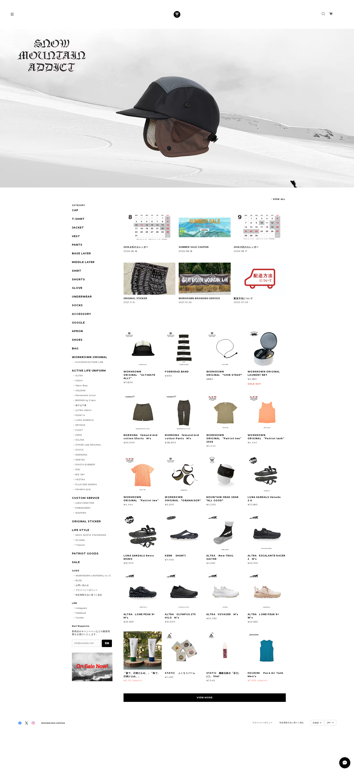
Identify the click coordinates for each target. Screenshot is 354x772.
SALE (76, 562)
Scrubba (80, 540)
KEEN (78, 435)
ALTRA (79, 375)
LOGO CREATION (84, 503)
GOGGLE (78, 322)
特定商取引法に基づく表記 (89, 595)
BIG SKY (80, 474)
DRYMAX (80, 425)
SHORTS (78, 279)
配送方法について (243, 298)
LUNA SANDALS (84, 420)
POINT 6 (80, 415)
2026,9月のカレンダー (246, 247)
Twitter (80, 617)
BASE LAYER (81, 253)
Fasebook (81, 613)
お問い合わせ (82, 585)
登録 (107, 643)
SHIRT (76, 270)
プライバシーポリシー (87, 590)
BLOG (79, 580)
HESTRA (80, 479)
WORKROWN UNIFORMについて (93, 575)
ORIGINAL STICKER (135, 298)
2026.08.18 (130, 251)
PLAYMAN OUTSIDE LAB (89, 362)
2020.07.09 (241, 302)
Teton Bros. (81, 385)
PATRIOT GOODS (85, 553)
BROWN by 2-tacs (85, 400)
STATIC (79, 449)
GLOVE (77, 288)
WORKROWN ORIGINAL (89, 357)
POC (77, 469)
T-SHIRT (78, 219)
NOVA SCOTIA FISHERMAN (90, 535)
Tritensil (80, 545)
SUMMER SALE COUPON (194, 247)
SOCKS (77, 305)
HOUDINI (80, 390)
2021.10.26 (185, 302)
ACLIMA (79, 440)
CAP (75, 210)
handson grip (83, 489)
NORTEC (80, 459)
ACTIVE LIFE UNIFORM (89, 370)
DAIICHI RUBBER (85, 464)
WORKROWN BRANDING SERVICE (199, 298)
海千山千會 (80, 405)
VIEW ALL (279, 199)
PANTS (77, 244)
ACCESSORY (81, 314)
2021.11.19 (129, 302)
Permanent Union (85, 395)
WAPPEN (80, 513)
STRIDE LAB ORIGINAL (88, 444)
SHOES (77, 339)
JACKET (78, 227)
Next (345, 108)
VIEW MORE (205, 697)
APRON (77, 331)
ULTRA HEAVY (83, 410)
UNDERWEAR (82, 296)
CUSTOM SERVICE (85, 498)
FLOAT (79, 430)
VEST (76, 236)
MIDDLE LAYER (83, 262)
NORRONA (81, 454)
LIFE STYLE (80, 530)
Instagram (81, 608)
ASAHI (79, 380)
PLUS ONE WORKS (86, 484)
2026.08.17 (240, 251)
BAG (75, 348)
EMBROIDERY (83, 508)
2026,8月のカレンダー (136, 247)
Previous (8, 108)
